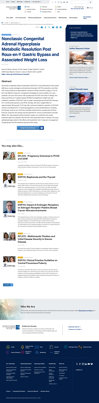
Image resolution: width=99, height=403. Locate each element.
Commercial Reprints (32, 391)
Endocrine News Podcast (29, 347)
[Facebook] (45, 27)
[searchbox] (79, 2)
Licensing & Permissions (19, 391)
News (28, 6)
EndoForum (27, 1)
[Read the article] (30, 129)
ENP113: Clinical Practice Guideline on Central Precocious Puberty (37, 261)
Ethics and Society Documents (63, 370)
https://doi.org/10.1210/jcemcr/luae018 (15, 74)
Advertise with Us (53, 383)
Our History (61, 375)
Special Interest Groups (11, 367)
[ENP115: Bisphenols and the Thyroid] (9, 180)
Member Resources (51, 374)
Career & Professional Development (11, 370)
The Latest (9, 18)
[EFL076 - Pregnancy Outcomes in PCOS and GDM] (9, 156)
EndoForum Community (51, 377)
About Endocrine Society (11, 380)
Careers (8, 391)
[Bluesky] (53, 27)
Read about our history (86, 310)
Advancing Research (35, 18)
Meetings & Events (46, 11)
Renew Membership (51, 370)
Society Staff (62, 373)
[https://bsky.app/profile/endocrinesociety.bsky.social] (91, 364)
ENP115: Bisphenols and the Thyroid (36, 177)
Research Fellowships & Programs (25, 374)
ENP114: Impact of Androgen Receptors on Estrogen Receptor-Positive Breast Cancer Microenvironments (38, 207)
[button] (90, 2)
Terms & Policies (32, 398)
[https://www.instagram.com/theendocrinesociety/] (83, 364)
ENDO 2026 (19, 1)
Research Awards (24, 376)
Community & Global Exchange (10, 374)
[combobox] (79, 2)
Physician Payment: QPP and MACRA (39, 372)
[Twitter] (49, 27)
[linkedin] (89, 364)
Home (7, 1)
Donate (13, 1)
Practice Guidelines (62, 9)
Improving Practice (50, 18)
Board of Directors (63, 367)
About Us (61, 363)
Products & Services (57, 352)
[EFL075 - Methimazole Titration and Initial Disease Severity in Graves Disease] (9, 236)
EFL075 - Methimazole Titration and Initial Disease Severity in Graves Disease (36, 238)
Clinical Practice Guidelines (40, 367)
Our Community (20, 18)
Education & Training (47, 9)
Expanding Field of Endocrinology (10, 377)
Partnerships (73, 18)
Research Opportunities (25, 367)
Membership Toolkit (51, 381)
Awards (59, 6)
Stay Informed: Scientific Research (25, 370)
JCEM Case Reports (15, 22)
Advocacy (44, 6)
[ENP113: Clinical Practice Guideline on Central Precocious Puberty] (9, 262)
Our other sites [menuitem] (36, 1)
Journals (29, 11)
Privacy (39, 398)
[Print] (61, 27)
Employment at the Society (63, 378)
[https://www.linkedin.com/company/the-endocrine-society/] (86, 364)
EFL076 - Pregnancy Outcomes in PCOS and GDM (38, 157)
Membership (63, 18)
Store (58, 11)
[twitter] (77, 364)
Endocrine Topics (31, 9)
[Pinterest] (57, 27)
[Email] (42, 27)
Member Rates (52, 367)
